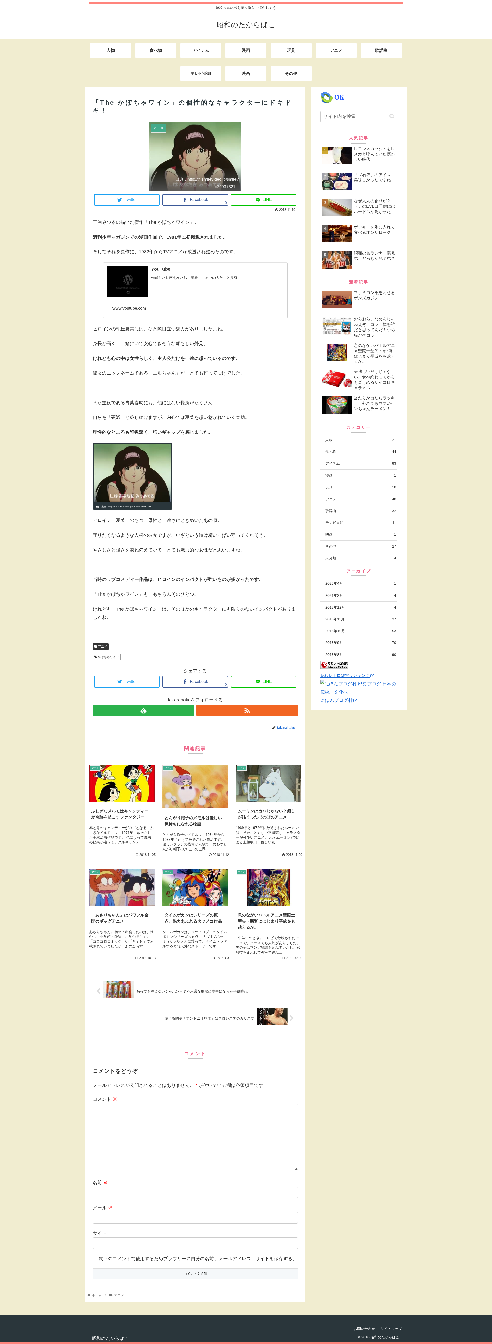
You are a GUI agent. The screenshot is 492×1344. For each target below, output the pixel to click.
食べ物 (360, 452)
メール (102, 1207)
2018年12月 (360, 607)
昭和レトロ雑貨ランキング (345, 675)
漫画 (360, 475)
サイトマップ (391, 1329)
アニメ (102, 646)
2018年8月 (360, 655)
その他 (360, 546)
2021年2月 (360, 595)
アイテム (360, 463)
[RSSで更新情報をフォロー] (247, 710)
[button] (391, 116)
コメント (105, 1099)
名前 (100, 1182)
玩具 (360, 487)
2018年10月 (360, 631)
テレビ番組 (360, 523)
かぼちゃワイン (108, 657)
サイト (100, 1233)
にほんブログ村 (336, 700)
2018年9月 (360, 643)
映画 (360, 534)
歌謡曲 (360, 511)
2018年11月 (360, 619)
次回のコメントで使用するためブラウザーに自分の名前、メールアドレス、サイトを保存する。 (198, 1258)
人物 (360, 440)
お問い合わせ (364, 1329)
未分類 (360, 558)
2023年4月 (360, 583)
